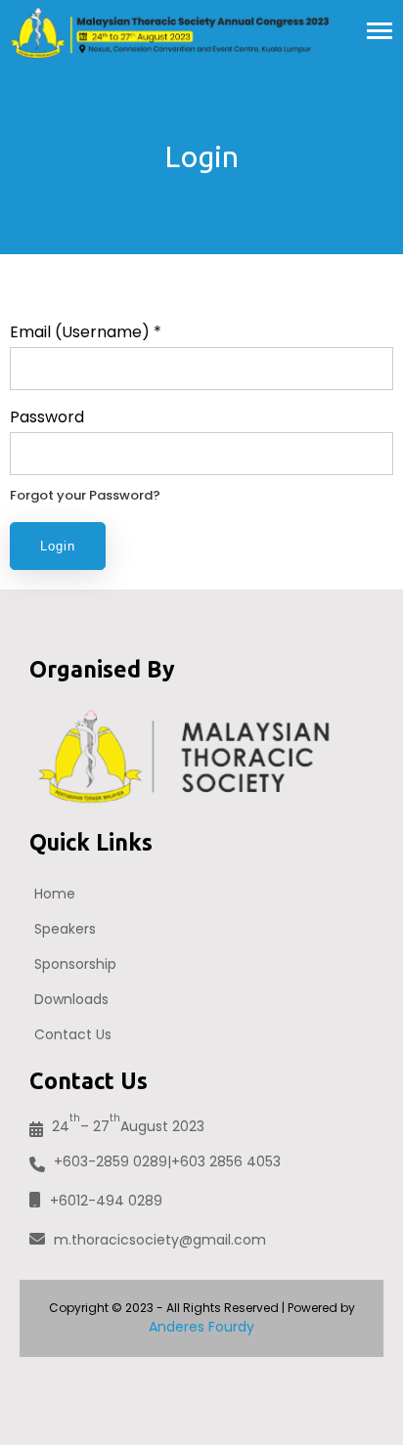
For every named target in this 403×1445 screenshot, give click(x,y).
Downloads (71, 999)
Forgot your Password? (85, 495)
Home (54, 893)
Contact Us (73, 1034)
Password (47, 417)
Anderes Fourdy (201, 1326)
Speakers (65, 929)
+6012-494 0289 (106, 1200)
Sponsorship (75, 964)
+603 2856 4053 (226, 1161)
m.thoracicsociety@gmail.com (160, 1239)
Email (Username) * (85, 332)
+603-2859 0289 (110, 1161)
